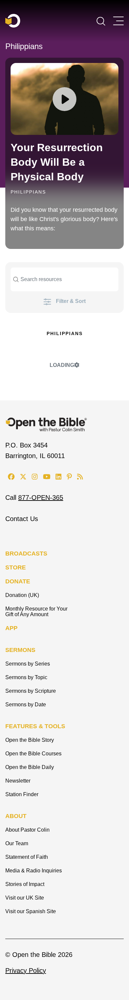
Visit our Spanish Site (30, 911)
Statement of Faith (26, 857)
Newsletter (17, 781)
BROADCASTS (26, 554)
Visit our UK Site (24, 898)
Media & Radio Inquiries (33, 870)
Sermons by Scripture (30, 691)
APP (11, 628)
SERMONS (20, 650)
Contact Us (21, 518)
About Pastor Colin (27, 830)
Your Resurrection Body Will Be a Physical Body (57, 162)
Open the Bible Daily (29, 767)
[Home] (12, 21)
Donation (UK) (22, 595)
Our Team (16, 843)
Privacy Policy (25, 970)
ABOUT (15, 816)
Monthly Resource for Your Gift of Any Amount (36, 611)
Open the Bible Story (29, 740)
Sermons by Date (25, 704)
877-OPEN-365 (40, 497)
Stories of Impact (24, 884)
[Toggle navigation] (118, 21)
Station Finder (21, 794)
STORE (15, 567)
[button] (101, 21)
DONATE (17, 581)
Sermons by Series (27, 664)
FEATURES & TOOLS (35, 726)
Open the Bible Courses (33, 753)
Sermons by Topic (26, 677)
